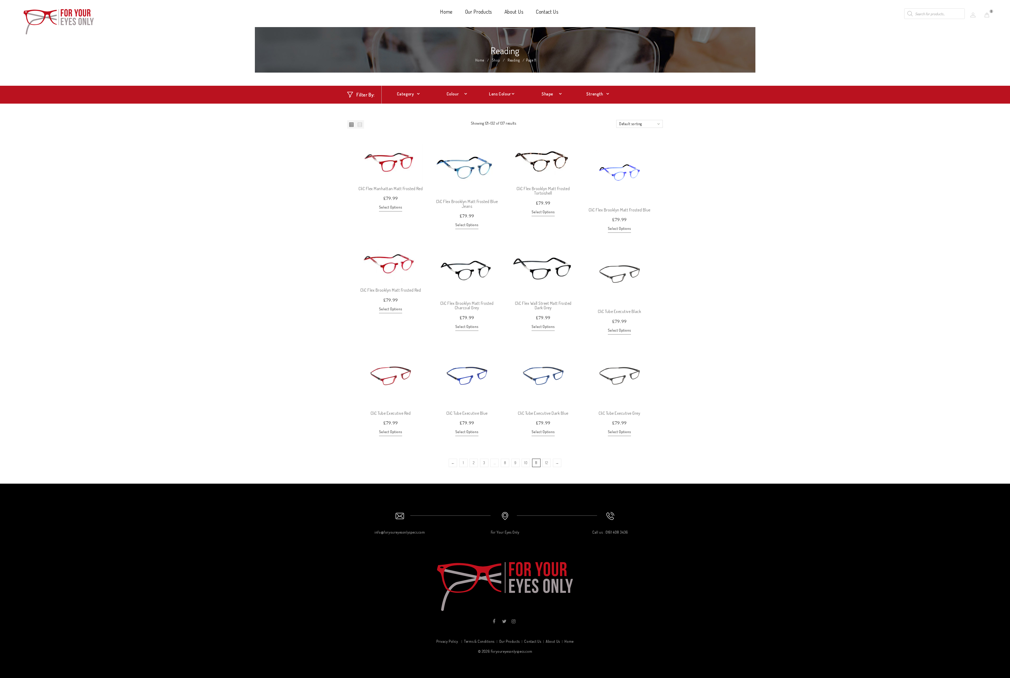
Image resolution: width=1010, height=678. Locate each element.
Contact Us (547, 11)
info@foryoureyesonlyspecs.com (400, 532)
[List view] (360, 124)
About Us (514, 11)
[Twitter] (504, 621)
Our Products (478, 11)
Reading (514, 60)
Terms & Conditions (479, 641)
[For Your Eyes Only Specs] (58, 20)
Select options (390, 207)
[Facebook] (494, 621)
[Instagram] (513, 621)
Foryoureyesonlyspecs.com (511, 651)
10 (525, 463)
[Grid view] (351, 124)
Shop (496, 60)
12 (546, 463)
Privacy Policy (447, 641)
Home (446, 11)
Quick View (418, 179)
